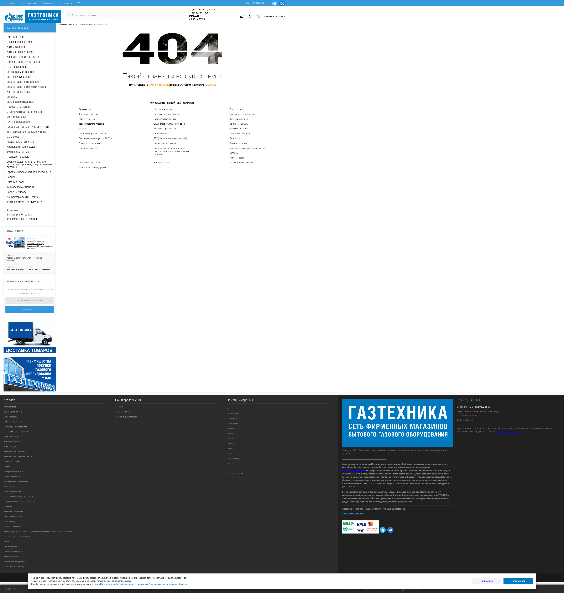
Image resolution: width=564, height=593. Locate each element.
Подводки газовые (88, 148)
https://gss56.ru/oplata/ (354, 470)
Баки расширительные (165, 129)
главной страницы (159, 84)
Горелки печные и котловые (242, 114)
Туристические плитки (89, 162)
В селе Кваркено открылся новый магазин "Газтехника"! (28, 270)
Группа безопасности (239, 133)
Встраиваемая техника (165, 119)
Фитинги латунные (238, 143)
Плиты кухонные (87, 119)
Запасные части (161, 162)
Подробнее (486, 581)
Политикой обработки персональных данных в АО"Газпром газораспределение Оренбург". (144, 584)
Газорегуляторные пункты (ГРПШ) (95, 138)
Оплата (230, 449)
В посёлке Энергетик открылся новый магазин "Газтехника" (24, 259)
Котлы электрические (89, 114)
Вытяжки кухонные (238, 119)
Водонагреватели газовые (91, 124)
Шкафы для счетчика (164, 109)
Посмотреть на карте (352, 513)
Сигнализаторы (161, 133)
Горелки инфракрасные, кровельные (247, 148)
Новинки (12, 210)
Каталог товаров (17, 27)
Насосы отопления (238, 129)
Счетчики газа (85, 109)
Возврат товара (233, 459)
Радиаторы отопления (89, 143)
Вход (247, 3)
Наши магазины (28, 3)
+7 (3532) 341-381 (12, 589)
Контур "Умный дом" (239, 124)
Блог (229, 469)
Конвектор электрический (241, 162)
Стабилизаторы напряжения (92, 133)
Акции (13, 3)
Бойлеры (83, 129)
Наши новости (65, 3)
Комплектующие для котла (167, 114)
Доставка (231, 444)
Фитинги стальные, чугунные (92, 167)
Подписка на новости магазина (24, 281)
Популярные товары (19, 214)
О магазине (47, 3)
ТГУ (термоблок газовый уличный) (170, 138)
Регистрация (258, 3)
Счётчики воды (236, 158)
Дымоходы (234, 138)
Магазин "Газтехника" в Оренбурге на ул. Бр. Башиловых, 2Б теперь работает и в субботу (40, 244)
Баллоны (233, 153)
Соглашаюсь (518, 581)
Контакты (231, 429)
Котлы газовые (236, 109)
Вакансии (231, 439)
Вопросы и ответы (235, 474)
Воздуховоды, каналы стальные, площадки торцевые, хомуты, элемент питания (172, 151)
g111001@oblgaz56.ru (477, 406)
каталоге (210, 84)
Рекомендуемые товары (22, 218)
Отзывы (230, 464)
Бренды (230, 454)
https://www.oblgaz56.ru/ (508, 431)
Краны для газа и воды (165, 143)
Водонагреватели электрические (169, 124)
